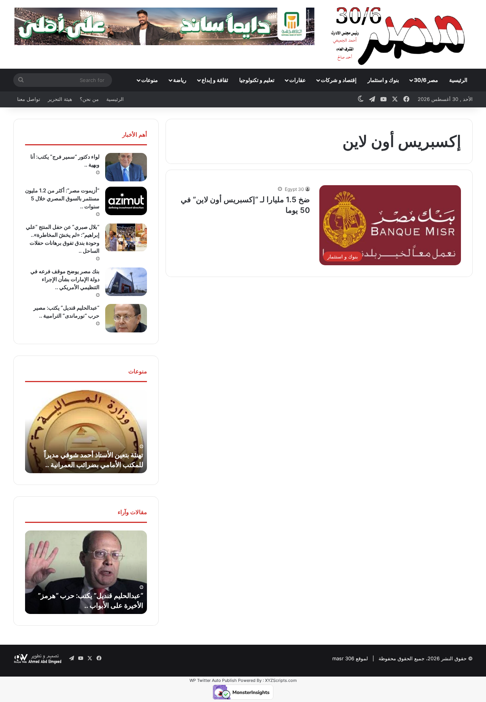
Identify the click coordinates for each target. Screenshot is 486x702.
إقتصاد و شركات (339, 80)
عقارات (297, 80)
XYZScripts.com (281, 680)
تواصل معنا (28, 99)
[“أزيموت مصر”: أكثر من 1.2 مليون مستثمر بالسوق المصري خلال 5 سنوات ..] (126, 201)
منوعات (149, 80)
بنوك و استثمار (383, 80)
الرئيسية (458, 80)
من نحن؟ (89, 99)
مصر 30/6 (426, 80)
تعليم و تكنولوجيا (257, 80)
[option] (86, 431)
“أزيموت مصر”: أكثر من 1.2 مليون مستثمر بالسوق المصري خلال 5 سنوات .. (62, 198)
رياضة (179, 80)
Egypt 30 (294, 189)
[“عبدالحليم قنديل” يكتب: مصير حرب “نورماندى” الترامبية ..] (126, 318)
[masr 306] (400, 34)
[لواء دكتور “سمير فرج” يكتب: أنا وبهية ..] (126, 167)
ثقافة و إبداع (215, 80)
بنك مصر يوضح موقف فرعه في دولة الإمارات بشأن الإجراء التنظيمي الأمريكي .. (64, 279)
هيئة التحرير (60, 99)
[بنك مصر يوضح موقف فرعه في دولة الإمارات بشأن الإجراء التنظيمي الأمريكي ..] (126, 282)
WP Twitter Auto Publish (213, 680)
